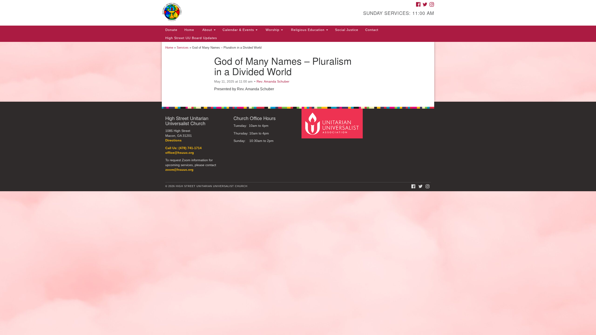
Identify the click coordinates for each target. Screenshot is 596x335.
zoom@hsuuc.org (179, 169)
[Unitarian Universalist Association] (332, 123)
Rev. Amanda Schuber (273, 81)
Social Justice (346, 30)
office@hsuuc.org (179, 152)
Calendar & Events (239, 30)
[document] (298, 72)
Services (183, 47)
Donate (171, 30)
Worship (272, 30)
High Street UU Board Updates (191, 38)
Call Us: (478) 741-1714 (183, 148)
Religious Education (308, 30)
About (207, 30)
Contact (371, 30)
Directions (173, 140)
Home (189, 30)
